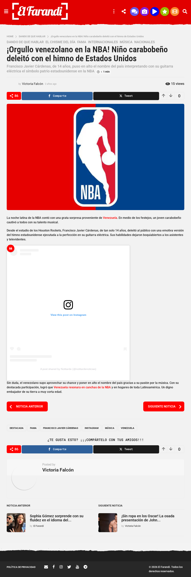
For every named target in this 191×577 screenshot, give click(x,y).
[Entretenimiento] (174, 11)
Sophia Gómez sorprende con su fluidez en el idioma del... (56, 518)
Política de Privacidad (21, 567)
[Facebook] (54, 567)
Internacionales (103, 42)
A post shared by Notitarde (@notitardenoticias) (68, 368)
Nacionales (144, 42)
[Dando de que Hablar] (134, 11)
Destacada (17, 428)
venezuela (127, 428)
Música (126, 42)
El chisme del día (60, 42)
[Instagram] (61, 567)
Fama (81, 42)
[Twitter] (69, 567)
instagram (91, 428)
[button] (6, 11)
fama (33, 428)
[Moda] (164, 11)
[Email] (46, 567)
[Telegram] (85, 567)
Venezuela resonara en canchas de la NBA (82, 387)
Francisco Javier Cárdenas (60, 428)
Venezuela (110, 218)
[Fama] (144, 11)
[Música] (154, 11)
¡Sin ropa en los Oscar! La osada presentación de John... (147, 518)
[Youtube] (77, 567)
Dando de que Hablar (25, 42)
